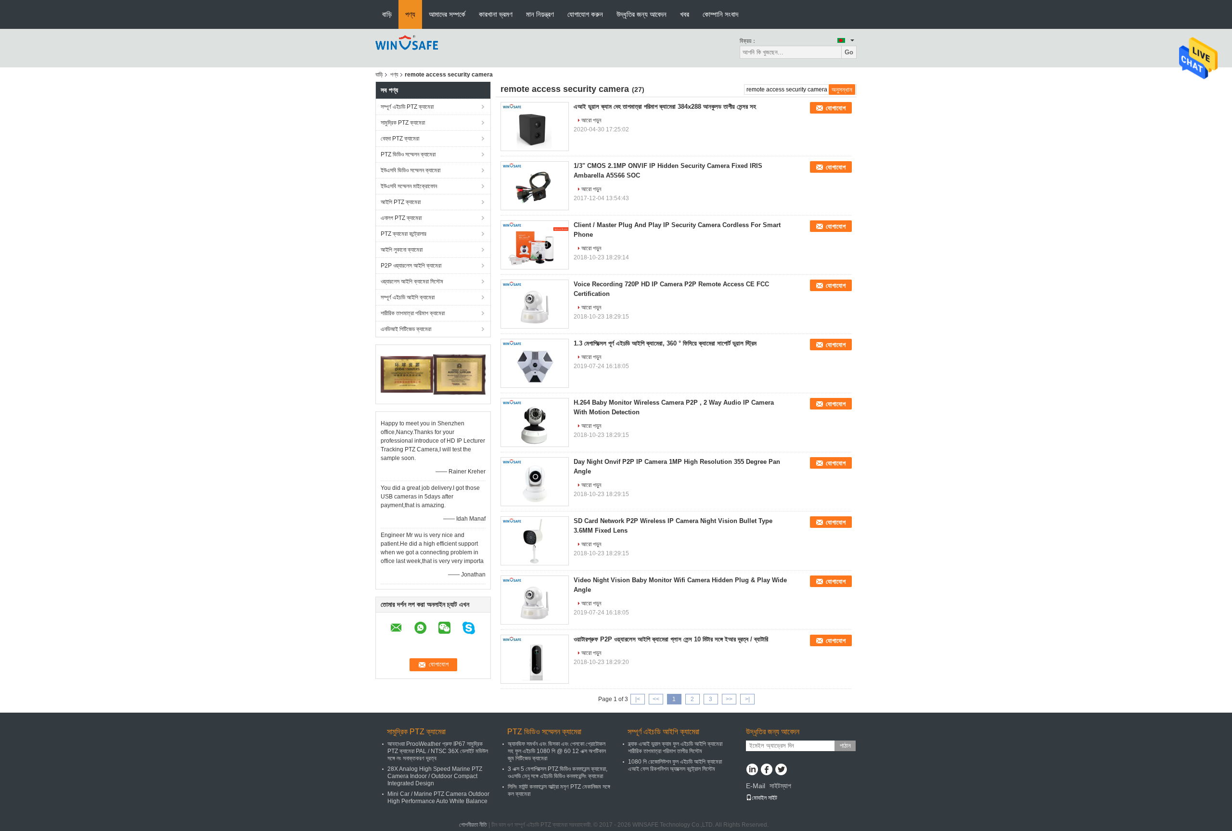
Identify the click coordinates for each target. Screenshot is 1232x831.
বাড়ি (387, 14)
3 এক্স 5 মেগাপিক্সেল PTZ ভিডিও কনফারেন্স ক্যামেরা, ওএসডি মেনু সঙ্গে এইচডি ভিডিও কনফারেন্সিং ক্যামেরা (557, 773)
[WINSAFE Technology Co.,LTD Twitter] (781, 770)
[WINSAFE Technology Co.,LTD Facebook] (766, 770)
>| (747, 699)
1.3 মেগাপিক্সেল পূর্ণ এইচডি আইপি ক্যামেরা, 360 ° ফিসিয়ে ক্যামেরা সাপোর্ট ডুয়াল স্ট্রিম (665, 343)
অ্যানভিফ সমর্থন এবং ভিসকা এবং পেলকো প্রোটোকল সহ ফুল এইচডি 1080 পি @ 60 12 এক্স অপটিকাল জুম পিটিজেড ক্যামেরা (557, 751)
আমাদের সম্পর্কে (447, 14)
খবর (684, 14)
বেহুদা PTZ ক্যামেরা (400, 138)
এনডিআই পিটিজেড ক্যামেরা (406, 329)
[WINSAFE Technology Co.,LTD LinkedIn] (752, 770)
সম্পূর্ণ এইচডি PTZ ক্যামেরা (407, 106)
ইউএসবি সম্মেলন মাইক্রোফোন (409, 186)
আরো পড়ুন (591, 120)
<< (656, 699)
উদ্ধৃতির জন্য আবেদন (641, 14)
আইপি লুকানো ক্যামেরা (402, 249)
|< (637, 699)
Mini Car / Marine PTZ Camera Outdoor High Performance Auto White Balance (438, 798)
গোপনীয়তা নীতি (473, 824)
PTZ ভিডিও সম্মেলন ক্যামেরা (408, 154)
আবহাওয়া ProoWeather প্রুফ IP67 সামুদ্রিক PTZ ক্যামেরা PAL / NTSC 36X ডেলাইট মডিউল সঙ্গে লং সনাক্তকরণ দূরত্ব (437, 751)
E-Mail (755, 786)
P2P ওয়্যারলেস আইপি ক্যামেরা (411, 265)
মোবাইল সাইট (764, 797)
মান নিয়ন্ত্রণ (540, 14)
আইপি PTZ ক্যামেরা (401, 202)
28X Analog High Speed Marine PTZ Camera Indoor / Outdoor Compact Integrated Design (434, 776)
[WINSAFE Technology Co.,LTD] (407, 47)
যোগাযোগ (836, 108)
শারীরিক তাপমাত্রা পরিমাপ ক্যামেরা (413, 313)
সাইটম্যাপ (780, 786)
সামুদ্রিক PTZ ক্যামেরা (403, 122)
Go (849, 52)
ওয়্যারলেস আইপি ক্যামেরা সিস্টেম (412, 281)
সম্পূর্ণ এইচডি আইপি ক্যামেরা (408, 297)
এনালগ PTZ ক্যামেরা (401, 218)
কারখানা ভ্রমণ (496, 14)
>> (729, 699)
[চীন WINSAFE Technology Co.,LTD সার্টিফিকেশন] (407, 374)
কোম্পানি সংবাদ (720, 14)
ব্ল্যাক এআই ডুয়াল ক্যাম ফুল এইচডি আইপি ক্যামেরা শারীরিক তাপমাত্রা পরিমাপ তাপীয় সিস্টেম (675, 747)
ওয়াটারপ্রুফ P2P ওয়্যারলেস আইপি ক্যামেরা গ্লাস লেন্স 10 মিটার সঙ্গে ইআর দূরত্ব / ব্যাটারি (671, 639)
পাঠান (845, 745)
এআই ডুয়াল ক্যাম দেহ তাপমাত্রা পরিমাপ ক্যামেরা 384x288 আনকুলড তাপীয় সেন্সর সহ (665, 106)
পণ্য (410, 14)
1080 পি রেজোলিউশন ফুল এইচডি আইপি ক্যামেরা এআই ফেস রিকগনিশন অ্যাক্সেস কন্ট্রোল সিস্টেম (675, 765)
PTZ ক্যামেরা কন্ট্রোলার (403, 233)
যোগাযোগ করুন (585, 14)
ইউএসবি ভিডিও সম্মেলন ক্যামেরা (410, 170)
